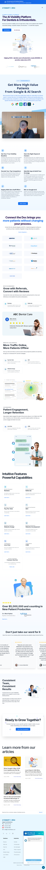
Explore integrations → (23, 232)
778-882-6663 (7, 827)
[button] (42, 7)
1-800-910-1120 (7, 823)
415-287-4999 (7, 825)
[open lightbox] (23, 125)
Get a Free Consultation (23, 729)
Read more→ (5, 619)
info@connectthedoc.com (9, 829)
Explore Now (28, 2)
